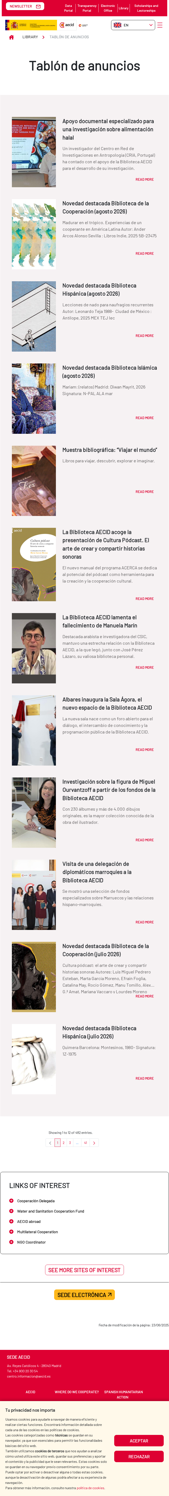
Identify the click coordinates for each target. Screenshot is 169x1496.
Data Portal (68, 8)
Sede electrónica (82, 1294)
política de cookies (90, 1488)
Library (124, 8)
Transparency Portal (87, 8)
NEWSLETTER (21, 6)
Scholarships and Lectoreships (146, 8)
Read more (145, 179)
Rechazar (139, 1456)
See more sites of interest (84, 1270)
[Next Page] (94, 1142)
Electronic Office (108, 8)
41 (87, 1143)
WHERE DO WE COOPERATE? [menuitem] (77, 1392)
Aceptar (139, 1440)
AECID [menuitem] (30, 1392)
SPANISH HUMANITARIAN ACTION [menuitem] (123, 1394)
